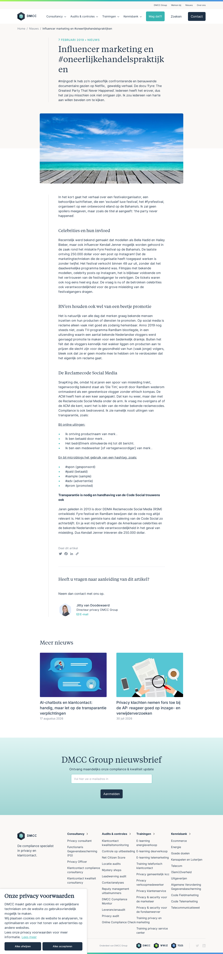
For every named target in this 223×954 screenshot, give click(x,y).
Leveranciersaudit (113, 909)
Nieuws (189, 5)
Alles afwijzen (23, 946)
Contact (197, 16)
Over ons (201, 5)
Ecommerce (179, 840)
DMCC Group (160, 5)
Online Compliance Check (119, 922)
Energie (176, 847)
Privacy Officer (77, 861)
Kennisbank (131, 16)
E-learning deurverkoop (152, 851)
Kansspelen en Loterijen (186, 859)
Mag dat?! (155, 16)
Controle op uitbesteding (118, 851)
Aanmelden (111, 794)
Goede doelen (180, 853)
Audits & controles (82, 16)
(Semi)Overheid (181, 872)
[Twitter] (60, 554)
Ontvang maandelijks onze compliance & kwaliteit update (111, 769)
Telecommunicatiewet (185, 907)
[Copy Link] (77, 554)
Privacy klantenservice (151, 891)
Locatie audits (111, 863)
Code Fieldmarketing (185, 895)
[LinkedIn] (72, 554)
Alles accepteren (62, 946)
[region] (43, 921)
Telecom (176, 866)
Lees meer (29, 937)
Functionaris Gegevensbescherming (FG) (82, 851)
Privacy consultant (79, 840)
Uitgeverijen (179, 878)
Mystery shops (111, 870)
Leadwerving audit (114, 876)
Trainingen (109, 16)
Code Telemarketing (184, 901)
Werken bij (176, 5)
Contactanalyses (113, 882)
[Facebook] (66, 554)
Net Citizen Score (113, 857)
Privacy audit (110, 916)
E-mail (83, 614)
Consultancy (54, 16)
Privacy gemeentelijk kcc (152, 874)
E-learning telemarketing (152, 857)
